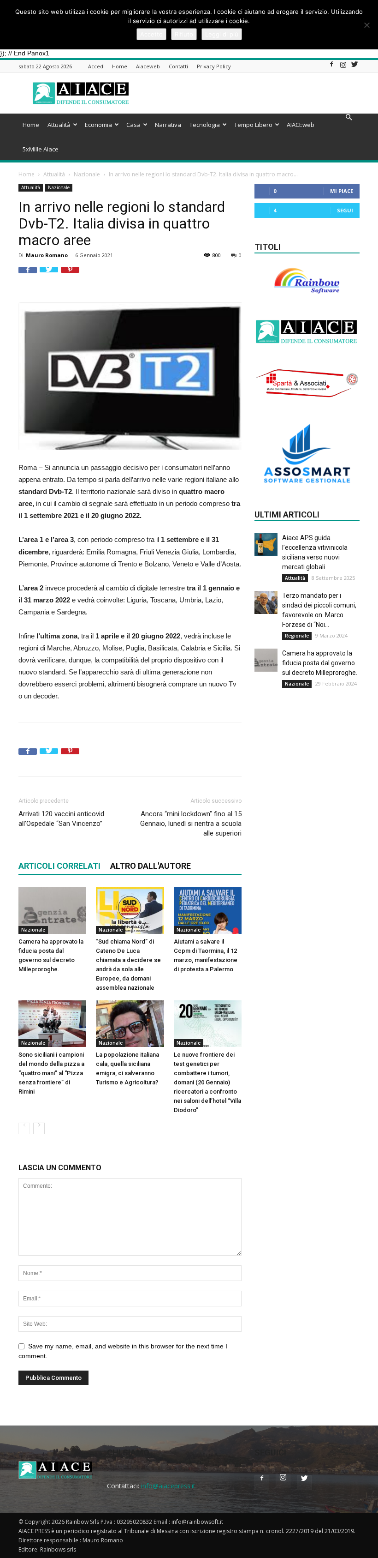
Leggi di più (221, 34)
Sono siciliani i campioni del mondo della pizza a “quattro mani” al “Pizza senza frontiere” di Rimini (51, 1073)
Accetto (151, 34)
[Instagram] (343, 66)
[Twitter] (354, 66)
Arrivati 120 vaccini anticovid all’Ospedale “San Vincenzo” (61, 819)
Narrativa (168, 124)
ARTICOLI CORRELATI (59, 866)
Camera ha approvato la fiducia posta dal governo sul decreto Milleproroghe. (319, 663)
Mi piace (341, 190)
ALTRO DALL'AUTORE (150, 866)
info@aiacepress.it (168, 1485)
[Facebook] (331, 66)
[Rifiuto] (366, 25)
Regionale (297, 635)
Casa (133, 124)
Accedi (96, 66)
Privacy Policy (214, 66)
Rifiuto (184, 34)
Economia (98, 124)
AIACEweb (300, 124)
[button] (348, 117)
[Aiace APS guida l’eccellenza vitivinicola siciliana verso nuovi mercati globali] (266, 544)
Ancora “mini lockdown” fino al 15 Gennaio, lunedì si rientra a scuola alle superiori (191, 823)
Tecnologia (204, 124)
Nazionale (87, 174)
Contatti (178, 66)
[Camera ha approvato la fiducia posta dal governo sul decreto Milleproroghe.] (52, 910)
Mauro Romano (47, 255)
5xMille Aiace (41, 149)
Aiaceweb (148, 66)
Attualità (59, 124)
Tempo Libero (253, 124)
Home (119, 66)
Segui (345, 210)
